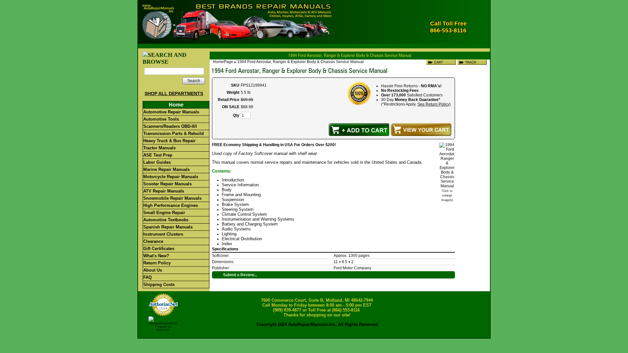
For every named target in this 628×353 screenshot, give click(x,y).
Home (176, 105)
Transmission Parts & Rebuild (173, 133)
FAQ (147, 277)
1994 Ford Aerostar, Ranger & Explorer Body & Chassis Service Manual (300, 61)
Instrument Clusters (163, 234)
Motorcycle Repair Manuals (170, 176)
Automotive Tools (161, 119)
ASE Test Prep (157, 155)
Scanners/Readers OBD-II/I (170, 126)
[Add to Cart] (359, 129)
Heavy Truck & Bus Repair (169, 140)
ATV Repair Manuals (163, 191)
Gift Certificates (158, 248)
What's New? (156, 255)
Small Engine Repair (164, 212)
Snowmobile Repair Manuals (172, 198)
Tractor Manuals (159, 147)
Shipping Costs (159, 284)
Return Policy (157, 263)
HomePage (223, 61)
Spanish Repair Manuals (168, 227)
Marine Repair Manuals (166, 169)
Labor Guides (157, 162)
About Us (152, 270)
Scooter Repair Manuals (167, 183)
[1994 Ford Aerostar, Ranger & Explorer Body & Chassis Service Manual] (447, 186)
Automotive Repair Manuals (171, 111)
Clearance (153, 241)
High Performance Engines (170, 205)
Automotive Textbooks (165, 219)
